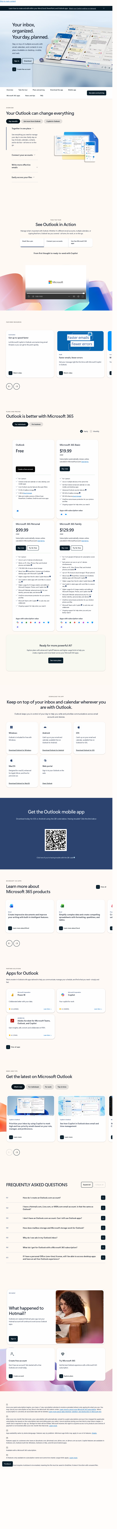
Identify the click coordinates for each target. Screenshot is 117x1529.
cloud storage (27, 493)
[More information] (35, 490)
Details (94, 1433)
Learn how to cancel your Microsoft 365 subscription (78, 1409)
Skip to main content (8, 1)
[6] (7, 1454)
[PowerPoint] (30, 622)
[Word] (22, 622)
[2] (7, 1416)
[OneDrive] (66, 514)
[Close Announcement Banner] (103, 8)
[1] (7, 1404)
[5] (7, 1447)
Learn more (53, 1426)
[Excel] (26, 622)
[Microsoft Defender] (48, 622)
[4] (7, 1437)
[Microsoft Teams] (17, 627)
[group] (80, 354)
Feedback (7, 1464)
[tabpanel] (55, 161)
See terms (84, 461)
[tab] (13, 121)
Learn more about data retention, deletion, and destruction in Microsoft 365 (75, 1412)
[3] (7, 1430)
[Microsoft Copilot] (17, 622)
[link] (10, 91)
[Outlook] (61, 514)
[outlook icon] (17, 511)
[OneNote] (39, 622)
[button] (15, 373)
